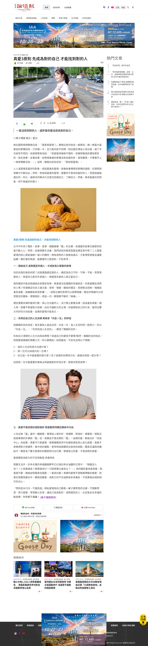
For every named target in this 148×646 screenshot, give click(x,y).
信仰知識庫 (86, 18)
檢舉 (101, 62)
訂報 (117, 7)
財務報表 (114, 625)
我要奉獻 (97, 515)
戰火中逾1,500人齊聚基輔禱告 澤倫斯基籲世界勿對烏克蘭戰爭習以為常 (27, 584)
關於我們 (19, 625)
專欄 (53, 18)
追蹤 (37, 63)
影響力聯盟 (63, 18)
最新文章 (18, 18)
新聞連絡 (30, 625)
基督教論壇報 (31, 18)
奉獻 (123, 7)
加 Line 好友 (30, 507)
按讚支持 (58, 507)
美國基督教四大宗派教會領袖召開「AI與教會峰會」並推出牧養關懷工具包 (89, 584)
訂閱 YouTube (89, 507)
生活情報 (74, 18)
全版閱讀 (67, 7)
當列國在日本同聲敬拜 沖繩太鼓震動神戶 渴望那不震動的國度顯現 (57, 584)
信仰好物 (56, 7)
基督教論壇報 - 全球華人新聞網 (24, 7)
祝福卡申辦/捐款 (128, 625)
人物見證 (44, 18)
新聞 (46, 7)
